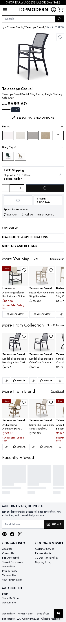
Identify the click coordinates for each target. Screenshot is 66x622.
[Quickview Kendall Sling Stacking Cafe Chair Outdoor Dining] (33, 380)
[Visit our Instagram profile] (20, 534)
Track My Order (10, 598)
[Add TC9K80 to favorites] (60, 37)
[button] (30, 126)
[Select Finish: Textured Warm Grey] (33, 135)
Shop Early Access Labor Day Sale (33, 2)
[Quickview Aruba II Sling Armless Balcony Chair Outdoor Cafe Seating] (60, 447)
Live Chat (12, 214)
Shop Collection (55, 325)
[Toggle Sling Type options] (62, 147)
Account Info (9, 602)
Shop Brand (57, 391)
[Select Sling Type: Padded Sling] (20, 156)
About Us (7, 549)
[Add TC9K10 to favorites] (51, 336)
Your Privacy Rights (12, 580)
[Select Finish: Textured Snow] (20, 135)
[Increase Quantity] (20, 188)
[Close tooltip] (60, 601)
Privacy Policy (9, 571)
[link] (61, 10)
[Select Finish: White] (8, 135)
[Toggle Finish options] (62, 126)
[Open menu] (4, 9)
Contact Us (8, 553)
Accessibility (8, 566)
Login (5, 594)
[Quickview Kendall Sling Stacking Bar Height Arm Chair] (6, 380)
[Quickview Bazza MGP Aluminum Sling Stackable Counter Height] (33, 447)
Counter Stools (15, 27)
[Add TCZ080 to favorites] (51, 270)
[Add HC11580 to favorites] (24, 270)
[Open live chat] (58, 613)
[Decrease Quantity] (6, 188)
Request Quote (43, 553)
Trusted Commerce (12, 562)
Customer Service (44, 549)
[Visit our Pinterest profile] (4, 534)
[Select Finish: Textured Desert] (45, 135)
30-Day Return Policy (46, 557)
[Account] (53, 10)
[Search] (59, 18)
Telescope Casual (34, 27)
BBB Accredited (10, 557)
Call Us (29, 214)
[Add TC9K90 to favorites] (24, 336)
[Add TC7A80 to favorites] (24, 402)
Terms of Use (9, 575)
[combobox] (28, 19)
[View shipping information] (33, 174)
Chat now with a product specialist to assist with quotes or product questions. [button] (38, 603)
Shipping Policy (43, 562)
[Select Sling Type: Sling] (8, 156)
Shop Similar (57, 259)
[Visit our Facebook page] (12, 534)
